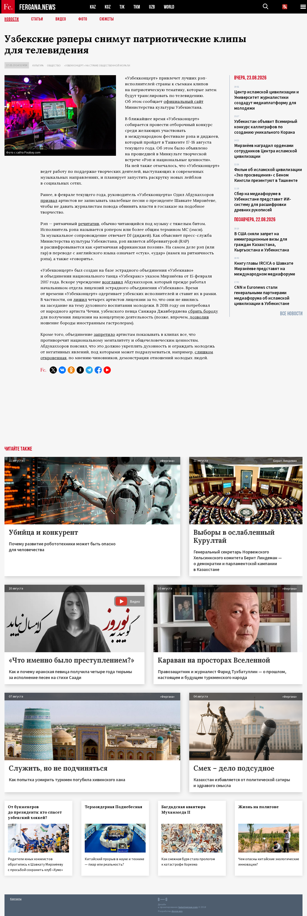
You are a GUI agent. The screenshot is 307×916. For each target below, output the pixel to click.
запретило (104, 334)
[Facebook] (98, 370)
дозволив (199, 317)
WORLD (169, 7)
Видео (61, 19)
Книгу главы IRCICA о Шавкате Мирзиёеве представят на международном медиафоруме (264, 268)
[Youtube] (107, 370)
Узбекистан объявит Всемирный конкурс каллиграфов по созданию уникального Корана (265, 127)
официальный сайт (183, 101)
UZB (152, 7)
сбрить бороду (203, 311)
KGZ (108, 7)
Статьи (37, 19)
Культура (38, 65)
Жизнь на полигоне (258, 806)
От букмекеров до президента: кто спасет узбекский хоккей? (35, 812)
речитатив (88, 223)
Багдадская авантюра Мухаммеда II (183, 809)
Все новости (291, 313)
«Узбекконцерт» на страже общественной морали (97, 65)
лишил (80, 299)
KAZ (93, 7)
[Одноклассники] (71, 370)
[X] (53, 370)
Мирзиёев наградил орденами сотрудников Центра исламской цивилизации (265, 151)
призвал (48, 200)
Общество (54, 65)
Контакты (16, 898)
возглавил (112, 281)
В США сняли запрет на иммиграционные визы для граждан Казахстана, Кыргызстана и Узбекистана (261, 242)
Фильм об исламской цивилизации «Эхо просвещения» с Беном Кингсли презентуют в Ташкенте (268, 175)
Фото (82, 19)
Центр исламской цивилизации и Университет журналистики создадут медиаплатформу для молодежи (266, 100)
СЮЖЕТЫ (107, 19)
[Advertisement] (153, 412)
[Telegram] (89, 370)
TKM (136, 7)
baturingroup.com (188, 907)
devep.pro (176, 911)
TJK (122, 7)
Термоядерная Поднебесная (113, 806)
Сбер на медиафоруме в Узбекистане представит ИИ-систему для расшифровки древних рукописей (262, 201)
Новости (11, 19)
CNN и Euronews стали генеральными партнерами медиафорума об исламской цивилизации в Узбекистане (261, 295)
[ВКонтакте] (62, 370)
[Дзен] (80, 370)
